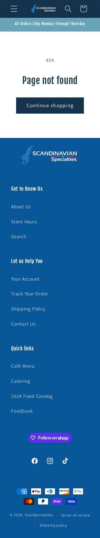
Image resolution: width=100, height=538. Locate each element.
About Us (21, 206)
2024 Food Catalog (32, 396)
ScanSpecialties (39, 515)
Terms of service (75, 515)
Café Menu (23, 366)
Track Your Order (29, 293)
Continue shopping (50, 105)
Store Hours (24, 221)
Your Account (25, 279)
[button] (14, 8)
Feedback (22, 411)
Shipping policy (53, 525)
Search (18, 236)
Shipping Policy (28, 308)
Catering (20, 381)
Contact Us (23, 324)
